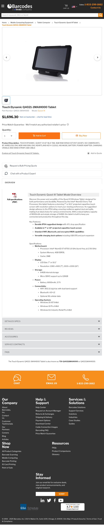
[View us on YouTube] (60, 502)
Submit (62, 494)
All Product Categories (11, 451)
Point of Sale (7, 468)
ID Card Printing (9, 464)
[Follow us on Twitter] (49, 502)
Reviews (9, 329)
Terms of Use (92, 519)
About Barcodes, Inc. (6, 409)
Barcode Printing (9, 461)
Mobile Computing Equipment (22, 22)
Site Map (67, 519)
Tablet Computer (44, 22)
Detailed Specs (12, 321)
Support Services (76, 411)
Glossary (55, 454)
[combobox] (52, 15)
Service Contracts (15, 344)
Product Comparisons (61, 451)
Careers (5, 433)
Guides (72, 424)
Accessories (11, 337)
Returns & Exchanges (45, 414)
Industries (73, 417)
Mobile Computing (10, 458)
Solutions (73, 414)
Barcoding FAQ (42, 430)
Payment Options (43, 420)
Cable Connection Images (47, 427)
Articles (5, 439)
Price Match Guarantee (45, 433)
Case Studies (74, 420)
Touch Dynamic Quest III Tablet (66, 22)
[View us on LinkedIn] (42, 502)
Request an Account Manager (48, 411)
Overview (10, 182)
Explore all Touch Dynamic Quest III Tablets (20, 153)
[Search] (100, 15)
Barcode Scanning (10, 455)
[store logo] (19, 7)
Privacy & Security (78, 519)
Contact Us (96, 7)
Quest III (41, 111)
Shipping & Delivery (44, 417)
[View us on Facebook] (55, 502)
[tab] (52, 181)
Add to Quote (96, 153)
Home (4, 22)
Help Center (41, 407)
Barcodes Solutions (77, 407)
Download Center (43, 424)
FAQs (7, 352)
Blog (4, 436)
